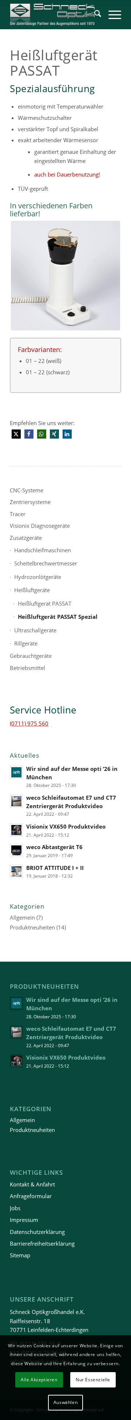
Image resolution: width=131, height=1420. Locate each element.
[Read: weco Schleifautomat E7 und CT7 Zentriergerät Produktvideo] (16, 801)
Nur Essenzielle (93, 1380)
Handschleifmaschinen (42, 550)
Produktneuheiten (32, 927)
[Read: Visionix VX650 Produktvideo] (16, 830)
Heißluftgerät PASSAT (44, 603)
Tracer (17, 514)
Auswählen (65, 1402)
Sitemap (20, 1255)
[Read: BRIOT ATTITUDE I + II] (16, 871)
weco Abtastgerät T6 (54, 847)
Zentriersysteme (30, 501)
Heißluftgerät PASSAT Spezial (58, 616)
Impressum (24, 1219)
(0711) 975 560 (29, 723)
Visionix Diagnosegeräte (40, 525)
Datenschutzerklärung (37, 1231)
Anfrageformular (31, 1196)
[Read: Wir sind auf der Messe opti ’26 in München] (16, 772)
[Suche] (94, 14)
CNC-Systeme (26, 490)
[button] (16, 434)
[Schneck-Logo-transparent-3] (54, 14)
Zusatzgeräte (26, 537)
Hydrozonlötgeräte (37, 576)
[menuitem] (94, 14)
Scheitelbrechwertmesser (45, 563)
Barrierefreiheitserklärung (42, 1243)
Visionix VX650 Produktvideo (66, 826)
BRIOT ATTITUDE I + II (55, 867)
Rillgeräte (25, 643)
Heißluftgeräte (32, 590)
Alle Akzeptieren (39, 1380)
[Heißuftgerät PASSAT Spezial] (65, 275)
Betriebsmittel (27, 667)
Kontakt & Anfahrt (32, 1184)
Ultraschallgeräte (35, 630)
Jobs (15, 1208)
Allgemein (22, 917)
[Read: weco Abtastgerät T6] (16, 850)
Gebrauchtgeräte (31, 655)
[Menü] (111, 14)
